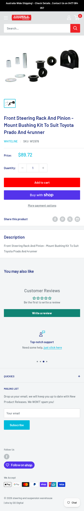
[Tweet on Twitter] (70, 219)
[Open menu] (6, 17)
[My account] (69, 18)
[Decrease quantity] (22, 168)
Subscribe (17, 425)
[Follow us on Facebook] (6, 456)
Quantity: (10, 168)
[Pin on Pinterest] (62, 219)
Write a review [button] (42, 313)
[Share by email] (77, 219)
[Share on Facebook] (55, 219)
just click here (53, 347)
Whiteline (11, 141)
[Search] (75, 28)
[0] (76, 17)
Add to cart (42, 182)
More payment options (42, 205)
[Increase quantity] (43, 168)
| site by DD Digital (13, 502)
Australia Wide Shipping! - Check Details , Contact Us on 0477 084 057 (42, 5)
